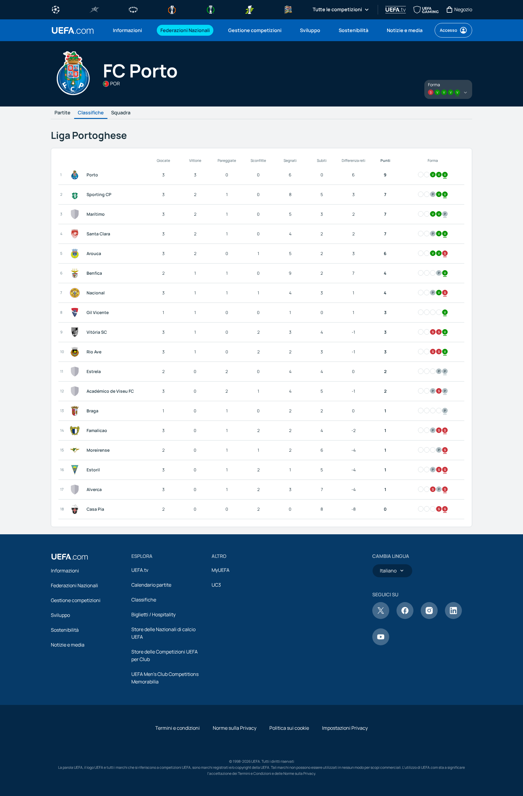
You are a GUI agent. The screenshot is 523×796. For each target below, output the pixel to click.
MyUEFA (220, 570)
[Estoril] (76, 470)
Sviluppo (60, 615)
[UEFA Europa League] (172, 9)
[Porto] (76, 175)
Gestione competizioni (75, 600)
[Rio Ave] (76, 352)
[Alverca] (76, 489)
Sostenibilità (65, 630)
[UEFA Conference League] (210, 9)
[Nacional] (76, 293)
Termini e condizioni (177, 728)
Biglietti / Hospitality (153, 614)
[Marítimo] (76, 214)
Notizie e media (67, 644)
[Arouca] (76, 253)
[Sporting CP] (76, 194)
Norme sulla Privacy (234, 728)
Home (72, 30)
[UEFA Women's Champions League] (133, 9)
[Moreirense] (76, 450)
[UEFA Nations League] (288, 9)
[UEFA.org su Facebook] (404, 617)
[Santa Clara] (76, 234)
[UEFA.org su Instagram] (429, 617)
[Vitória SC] (76, 332)
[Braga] (76, 411)
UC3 (216, 584)
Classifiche (91, 113)
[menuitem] (129, 30)
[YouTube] (380, 643)
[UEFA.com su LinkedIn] (453, 617)
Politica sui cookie (289, 728)
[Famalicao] (76, 430)
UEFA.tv (139, 570)
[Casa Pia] (76, 509)
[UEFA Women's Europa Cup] (249, 9)
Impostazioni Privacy (345, 728)
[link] (127, 30)
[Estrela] (76, 371)
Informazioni (65, 570)
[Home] (69, 557)
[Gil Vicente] (76, 312)
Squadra (120, 113)
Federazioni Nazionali (74, 585)
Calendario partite (151, 584)
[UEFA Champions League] (56, 9)
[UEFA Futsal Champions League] (94, 9)
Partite (62, 113)
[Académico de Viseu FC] (76, 391)
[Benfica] (76, 273)
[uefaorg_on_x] (380, 617)
